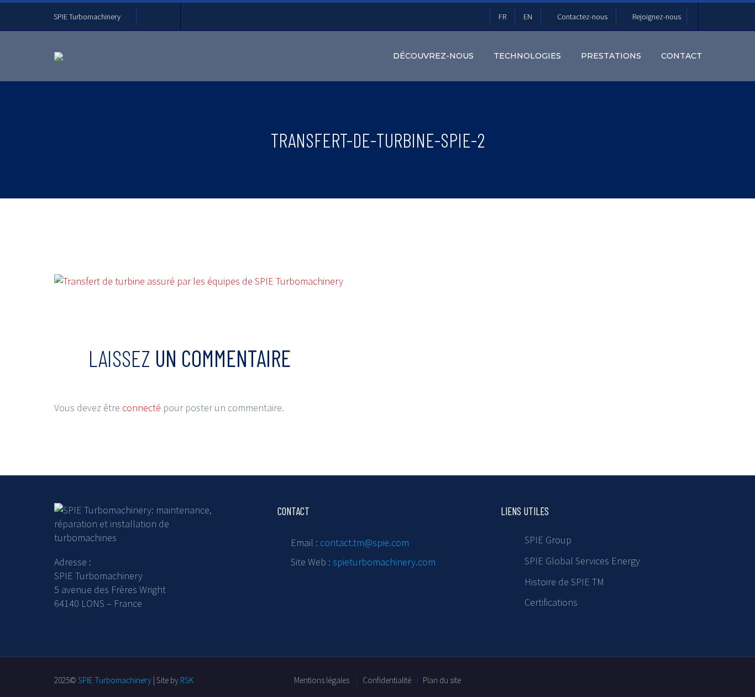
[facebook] (561, 678)
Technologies (527, 56)
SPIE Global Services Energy (582, 560)
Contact (681, 56)
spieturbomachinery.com (384, 561)
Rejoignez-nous (656, 17)
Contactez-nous (582, 17)
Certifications (551, 602)
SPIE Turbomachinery (87, 17)
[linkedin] (580, 678)
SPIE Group (548, 539)
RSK (186, 680)
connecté (141, 407)
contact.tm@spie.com (364, 542)
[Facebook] (150, 16)
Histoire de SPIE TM (564, 581)
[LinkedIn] (167, 16)
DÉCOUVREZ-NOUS (433, 56)
